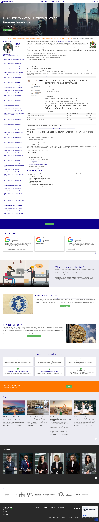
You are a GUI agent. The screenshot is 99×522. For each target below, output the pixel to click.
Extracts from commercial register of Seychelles (13, 180)
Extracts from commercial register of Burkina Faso (13, 80)
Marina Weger (55, 471)
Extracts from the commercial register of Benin (13, 74)
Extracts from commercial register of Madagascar (13, 132)
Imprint (58, 517)
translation (34, 161)
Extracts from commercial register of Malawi (12, 137)
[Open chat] (96, 519)
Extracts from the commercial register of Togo (13, 205)
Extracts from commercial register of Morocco (13, 142)
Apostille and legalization (46, 295)
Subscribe (69, 386)
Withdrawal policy (76, 517)
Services (46, 1)
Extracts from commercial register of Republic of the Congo (14, 166)
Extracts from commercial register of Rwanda (12, 169)
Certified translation (12, 324)
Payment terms (87, 517)
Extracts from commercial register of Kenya (12, 119)
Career (57, 1)
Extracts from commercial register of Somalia (12, 188)
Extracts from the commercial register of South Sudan (13, 197)
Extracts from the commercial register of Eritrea (13, 97)
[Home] (7, 1)
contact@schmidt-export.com (10, 509)
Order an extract (7, 30)
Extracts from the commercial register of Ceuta (13, 87)
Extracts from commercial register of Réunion (13, 122)
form (63, 146)
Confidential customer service (49, 371)
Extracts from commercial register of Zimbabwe (13, 185)
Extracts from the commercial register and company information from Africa (57, 38)
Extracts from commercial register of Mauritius (13, 147)
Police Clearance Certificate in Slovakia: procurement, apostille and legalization (13, 417)
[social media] (74, 508)
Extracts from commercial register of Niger (12, 160)
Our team (6, 450)
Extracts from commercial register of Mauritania (13, 145)
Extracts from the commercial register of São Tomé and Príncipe (14, 175)
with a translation (61, 41)
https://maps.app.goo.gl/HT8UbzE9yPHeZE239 (7, 239)
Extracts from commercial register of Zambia (12, 171)
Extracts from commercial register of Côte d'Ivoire (13, 90)
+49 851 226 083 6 (7, 54)
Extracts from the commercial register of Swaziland (14, 200)
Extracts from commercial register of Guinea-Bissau (14, 110)
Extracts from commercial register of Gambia (12, 103)
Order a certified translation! (34, 336)
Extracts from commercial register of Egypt (12, 66)
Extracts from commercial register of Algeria (12, 63)
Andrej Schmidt (23, 469)
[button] (93, 1)
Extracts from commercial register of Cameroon (13, 116)
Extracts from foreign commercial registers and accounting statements (26, 38)
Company (52, 1)
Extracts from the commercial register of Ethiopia (13, 72)
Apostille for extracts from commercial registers (38, 164)
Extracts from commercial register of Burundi (13, 82)
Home (5, 38)
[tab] (61, 77)
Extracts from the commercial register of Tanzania (14, 203)
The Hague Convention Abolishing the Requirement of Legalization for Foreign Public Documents (56, 128)
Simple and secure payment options (18, 371)
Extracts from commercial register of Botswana (13, 77)
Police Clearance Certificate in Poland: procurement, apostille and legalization (36, 417)
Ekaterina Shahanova (17, 44)
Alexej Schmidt (8, 471)
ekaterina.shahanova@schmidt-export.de (11, 55)
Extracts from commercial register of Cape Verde (13, 85)
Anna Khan (85, 471)
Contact (62, 1)
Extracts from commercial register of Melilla (12, 152)
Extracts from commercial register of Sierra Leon (13, 183)
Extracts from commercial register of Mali (12, 140)
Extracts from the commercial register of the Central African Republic (14, 216)
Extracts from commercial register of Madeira (13, 134)
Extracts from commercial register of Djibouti (12, 95)
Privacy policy (63, 517)
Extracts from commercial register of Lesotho (13, 124)
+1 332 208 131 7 (7, 508)
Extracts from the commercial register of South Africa (13, 194)
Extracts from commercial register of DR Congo (13, 92)
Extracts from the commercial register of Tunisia (13, 210)
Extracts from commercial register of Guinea (12, 108)
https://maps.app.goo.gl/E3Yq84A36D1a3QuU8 (70, 239)
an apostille (68, 41)
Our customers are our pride (14, 489)
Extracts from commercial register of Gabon (12, 100)
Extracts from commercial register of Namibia (13, 157)
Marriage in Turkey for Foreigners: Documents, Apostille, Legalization (82, 417)
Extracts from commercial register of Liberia (12, 127)
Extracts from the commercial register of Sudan (13, 190)
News (42, 1)
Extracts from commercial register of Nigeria (12, 163)
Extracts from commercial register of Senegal (12, 177)
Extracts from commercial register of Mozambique (13, 155)
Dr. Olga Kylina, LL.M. (41, 470)
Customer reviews (10, 233)
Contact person (7, 41)
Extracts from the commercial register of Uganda (13, 213)
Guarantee (53, 517)
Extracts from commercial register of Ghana (12, 105)
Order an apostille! (65, 306)
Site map (82, 517)
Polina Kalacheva (6, 425)
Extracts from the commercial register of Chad (13, 208)
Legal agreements (69, 517)
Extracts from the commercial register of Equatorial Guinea (14, 69)
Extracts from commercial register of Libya (12, 129)
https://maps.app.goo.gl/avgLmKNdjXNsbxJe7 (39, 239)
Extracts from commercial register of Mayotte (13, 150)
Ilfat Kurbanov (53, 434)
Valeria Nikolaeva (71, 471)
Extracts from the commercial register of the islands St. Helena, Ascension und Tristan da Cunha (14, 114)
